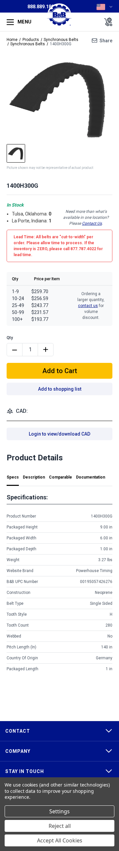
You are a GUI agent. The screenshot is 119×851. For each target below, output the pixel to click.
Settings (59, 811)
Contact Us (92, 223)
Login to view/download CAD (59, 434)
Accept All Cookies (59, 840)
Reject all (60, 826)
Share (105, 40)
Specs (13, 477)
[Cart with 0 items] (106, 22)
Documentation (90, 477)
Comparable (60, 477)
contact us (88, 305)
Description (34, 477)
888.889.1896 (42, 6)
